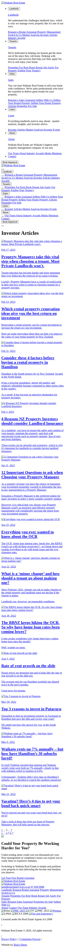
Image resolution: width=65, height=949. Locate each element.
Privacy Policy (9, 939)
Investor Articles (48, 35)
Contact (5, 218)
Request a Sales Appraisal (22, 100)
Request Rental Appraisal (26, 889)
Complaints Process (30, 939)
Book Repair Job (38, 67)
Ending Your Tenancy (29, 70)
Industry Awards (16, 38)
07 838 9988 (37, 887)
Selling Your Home (41, 103)
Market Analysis (31, 35)
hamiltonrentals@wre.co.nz (15, 887)
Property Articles (48, 199)
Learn (5, 206)
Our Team (13, 153)
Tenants (6, 184)
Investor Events (52, 129)
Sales (5, 193)
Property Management (48, 32)
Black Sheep (20, 944)
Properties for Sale (43, 901)
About (22, 153)
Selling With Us (44, 100)
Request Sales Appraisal (20, 901)
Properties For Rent (18, 67)
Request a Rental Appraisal (22, 32)
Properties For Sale (27, 106)
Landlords (7, 171)
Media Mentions (53, 153)
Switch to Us (15, 35)
